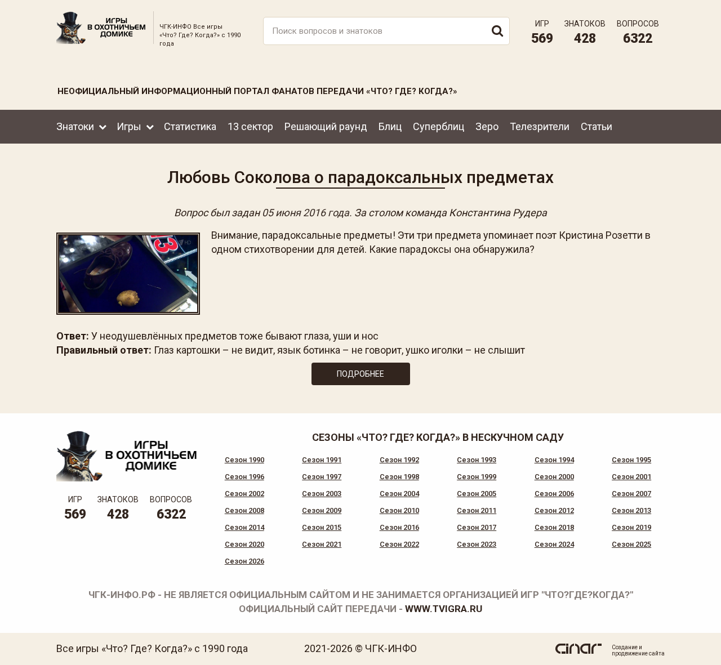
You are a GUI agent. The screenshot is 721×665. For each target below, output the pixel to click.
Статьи (596, 126)
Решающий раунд (325, 126)
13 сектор (250, 126)
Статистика (190, 126)
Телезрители (539, 126)
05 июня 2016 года (305, 212)
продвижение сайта (638, 653)
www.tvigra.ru (443, 608)
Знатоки (75, 126)
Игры (129, 126)
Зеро (487, 126)
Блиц (390, 126)
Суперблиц (438, 126)
